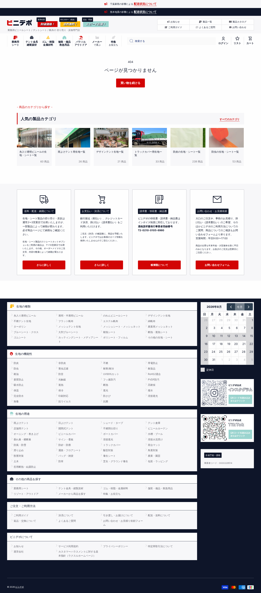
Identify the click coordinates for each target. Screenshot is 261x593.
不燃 (105, 362)
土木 (16, 461)
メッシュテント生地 (69, 326)
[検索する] (130, 41)
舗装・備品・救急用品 (160, 488)
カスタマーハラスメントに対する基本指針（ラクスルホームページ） (78, 553)
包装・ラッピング (158, 461)
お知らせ (19, 546)
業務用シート (21, 488)
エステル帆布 (110, 321)
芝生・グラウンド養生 (115, 461)
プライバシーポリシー (115, 546)
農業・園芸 (154, 455)
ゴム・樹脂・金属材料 (115, 488)
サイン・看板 (65, 439)
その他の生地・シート (160, 337)
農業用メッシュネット (160, 326)
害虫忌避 (63, 368)
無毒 (16, 401)
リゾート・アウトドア (26, 493)
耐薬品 (151, 368)
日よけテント (65, 422)
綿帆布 (151, 321)
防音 (60, 373)
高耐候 (151, 384)
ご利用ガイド (21, 515)
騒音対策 (108, 450)
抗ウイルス (64, 401)
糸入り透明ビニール (25, 315)
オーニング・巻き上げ (26, 433)
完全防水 (19, 395)
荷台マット (154, 444)
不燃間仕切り (110, 428)
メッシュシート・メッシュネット (121, 326)
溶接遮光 (153, 395)
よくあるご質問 (67, 520)
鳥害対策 (153, 450)
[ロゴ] (19, 23)
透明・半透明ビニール (70, 315)
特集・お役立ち (112, 493)
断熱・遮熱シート (158, 332)
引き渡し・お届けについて (118, 515)
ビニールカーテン (158, 428)
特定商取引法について (160, 546)
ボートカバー (110, 433)
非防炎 (62, 362)
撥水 (150, 390)
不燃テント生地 (22, 321)
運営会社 (19, 551)
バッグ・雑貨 (65, 455)
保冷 (60, 390)
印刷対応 (63, 395)
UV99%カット (111, 373)
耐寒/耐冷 (108, 368)
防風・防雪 (20, 444)
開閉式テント (65, 428)
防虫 (16, 368)
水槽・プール (155, 433)
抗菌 (105, 401)
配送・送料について (159, 515)
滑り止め (19, 450)
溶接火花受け (155, 439)
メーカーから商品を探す (72, 493)
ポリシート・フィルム (115, 337)
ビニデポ (19, 587)
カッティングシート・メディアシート (78, 339)
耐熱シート (109, 332)
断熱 (105, 384)
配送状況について (145, 4)
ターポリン (20, 326)
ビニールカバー (67, 433)
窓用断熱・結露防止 (25, 466)
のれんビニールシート (115, 315)
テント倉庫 (154, 422)
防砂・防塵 (64, 444)
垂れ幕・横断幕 (22, 439)
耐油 (16, 373)
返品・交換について (25, 520)
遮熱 (60, 384)
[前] (231, 306)
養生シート (109, 455)
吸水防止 (19, 384)
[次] (248, 306)
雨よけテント (21, 422)
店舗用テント (21, 428)
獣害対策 (19, 455)
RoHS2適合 (154, 373)
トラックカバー (112, 444)
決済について (65, 515)
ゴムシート (20, 337)
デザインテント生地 (159, 315)
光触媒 (62, 379)
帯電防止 (153, 362)
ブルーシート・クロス (26, 332)
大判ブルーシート (68, 332)
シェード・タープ (113, 422)
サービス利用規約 (68, 546)
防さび (107, 395)
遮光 (105, 390)
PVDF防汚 (153, 379)
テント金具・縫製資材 (70, 488)
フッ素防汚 (109, 379)
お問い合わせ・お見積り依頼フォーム (123, 522)
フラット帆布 (65, 321)
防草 (60, 461)
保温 (16, 390)
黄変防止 (19, 379)
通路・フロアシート (69, 450)
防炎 (16, 362)
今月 (240, 307)
